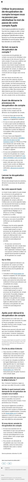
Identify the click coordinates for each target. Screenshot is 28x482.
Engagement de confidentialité (7, 479)
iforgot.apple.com (19, 273)
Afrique (2, 475)
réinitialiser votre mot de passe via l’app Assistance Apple (14, 140)
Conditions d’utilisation (20, 479)
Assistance (7, 467)
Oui (4, 463)
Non (9, 463)
